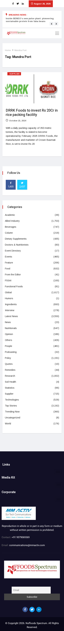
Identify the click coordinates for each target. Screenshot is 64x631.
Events (8, 256)
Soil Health (10, 381)
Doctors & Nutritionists (17, 244)
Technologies (12, 399)
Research (10, 376)
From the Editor (13, 274)
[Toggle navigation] (57, 33)
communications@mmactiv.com (27, 545)
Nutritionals (11, 328)
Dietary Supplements (16, 238)
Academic (10, 215)
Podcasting (11, 352)
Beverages (10, 227)
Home (8, 50)
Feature (9, 262)
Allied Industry (12, 221)
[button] (51, 24)
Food (7, 268)
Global (8, 292)
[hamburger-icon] (58, 471)
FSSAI (8, 280)
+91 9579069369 (21, 537)
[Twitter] (32, 609)
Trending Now (12, 411)
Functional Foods (14, 286)
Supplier (14, 74)
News (8, 322)
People (8, 346)
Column (9, 232)
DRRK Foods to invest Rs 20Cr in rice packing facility (32, 112)
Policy (8, 358)
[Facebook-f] (25, 609)
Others (8, 340)
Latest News (11, 316)
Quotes (9, 364)
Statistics (9, 387)
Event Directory (13, 250)
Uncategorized (12, 417)
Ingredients (11, 304)
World (8, 423)
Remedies (10, 370)
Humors (9, 298)
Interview (9, 310)
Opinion (9, 334)
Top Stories (11, 405)
